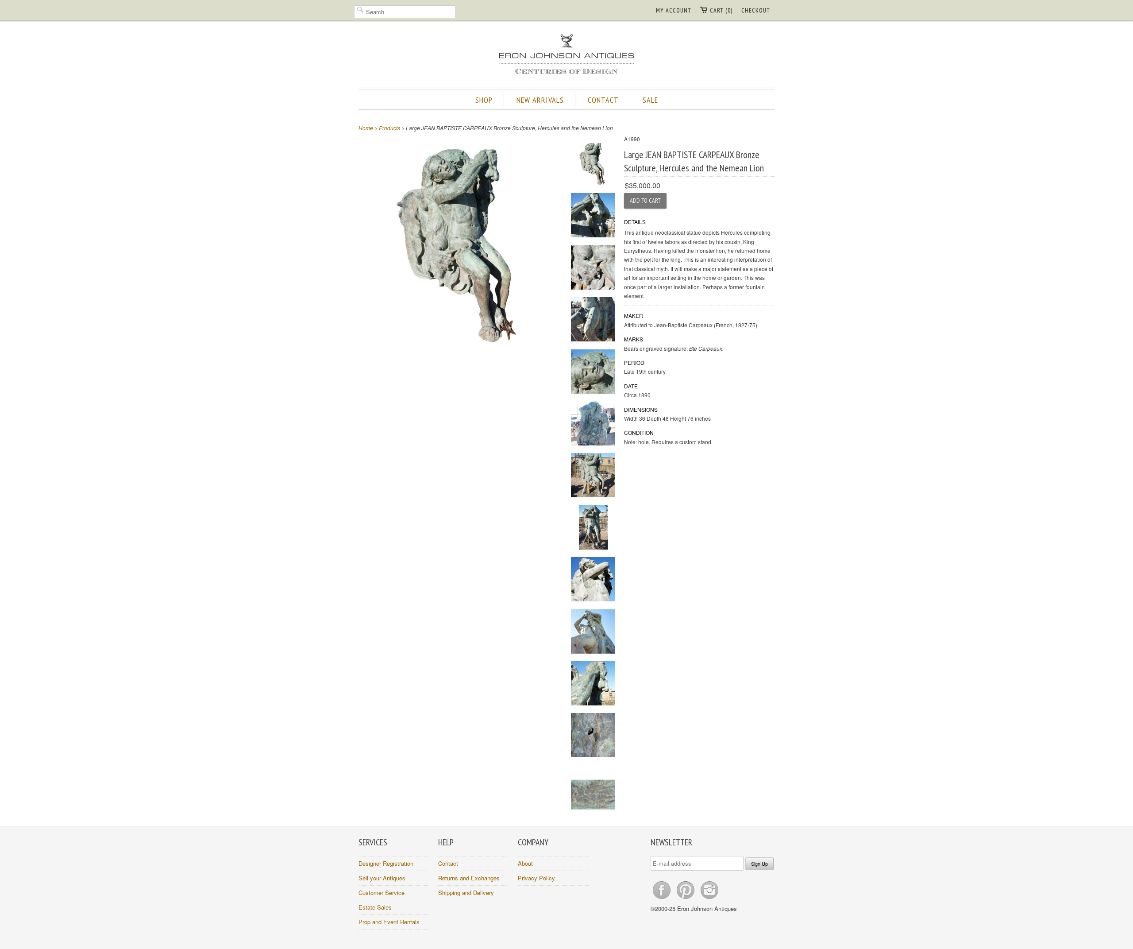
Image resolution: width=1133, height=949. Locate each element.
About (525, 863)
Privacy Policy (536, 878)
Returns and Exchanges (469, 878)
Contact (448, 863)
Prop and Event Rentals (389, 922)
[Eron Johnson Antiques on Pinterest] (686, 899)
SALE (650, 100)
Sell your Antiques (381, 878)
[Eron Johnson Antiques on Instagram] (709, 899)
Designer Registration (385, 863)
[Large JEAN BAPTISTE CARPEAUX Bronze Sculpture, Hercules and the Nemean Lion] (593, 164)
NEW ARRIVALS (540, 100)
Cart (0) (721, 10)
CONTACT (603, 100)
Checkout (755, 10)
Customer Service (381, 892)
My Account (673, 10)
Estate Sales (375, 907)
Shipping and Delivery (466, 892)
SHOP (484, 100)
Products (389, 128)
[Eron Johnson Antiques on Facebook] (662, 899)
